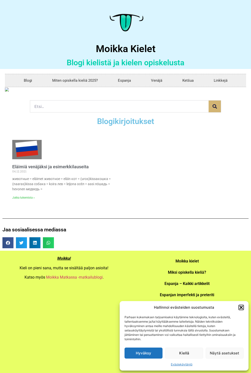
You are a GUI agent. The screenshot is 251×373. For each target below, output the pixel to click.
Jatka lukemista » (23, 197)
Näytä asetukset (224, 353)
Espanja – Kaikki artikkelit (187, 283)
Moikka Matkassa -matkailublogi (74, 277)
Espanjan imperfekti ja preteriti (187, 295)
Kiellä (184, 353)
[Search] (215, 106)
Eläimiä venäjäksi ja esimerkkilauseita (50, 166)
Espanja (124, 80)
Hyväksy (143, 353)
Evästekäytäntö (181, 364)
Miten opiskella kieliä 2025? (75, 80)
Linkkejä (220, 80)
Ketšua (188, 80)
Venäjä (156, 80)
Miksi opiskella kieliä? (187, 272)
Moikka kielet (187, 261)
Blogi (28, 80)
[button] (241, 307)
